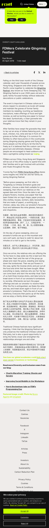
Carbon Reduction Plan (24, 472)
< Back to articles (11, 72)
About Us (25, 464)
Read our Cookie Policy (18, 505)
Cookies (24, 483)
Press (24, 452)
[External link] (35, 72)
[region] (24, 509)
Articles (24, 449)
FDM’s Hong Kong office (28, 172)
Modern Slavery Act (24, 491)
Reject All (24, 523)
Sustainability (24, 468)
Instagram (24, 433)
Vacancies (24, 418)
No (22, 20)
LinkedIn (24, 437)
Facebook (24, 425)
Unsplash (17, 396)
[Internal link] (7, 4)
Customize (24, 517)
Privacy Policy (24, 479)
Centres (24, 414)
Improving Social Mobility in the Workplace (25, 381)
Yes (11, 20)
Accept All (24, 511)
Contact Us (24, 410)
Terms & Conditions (24, 487)
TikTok (24, 441)
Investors (24, 460)
